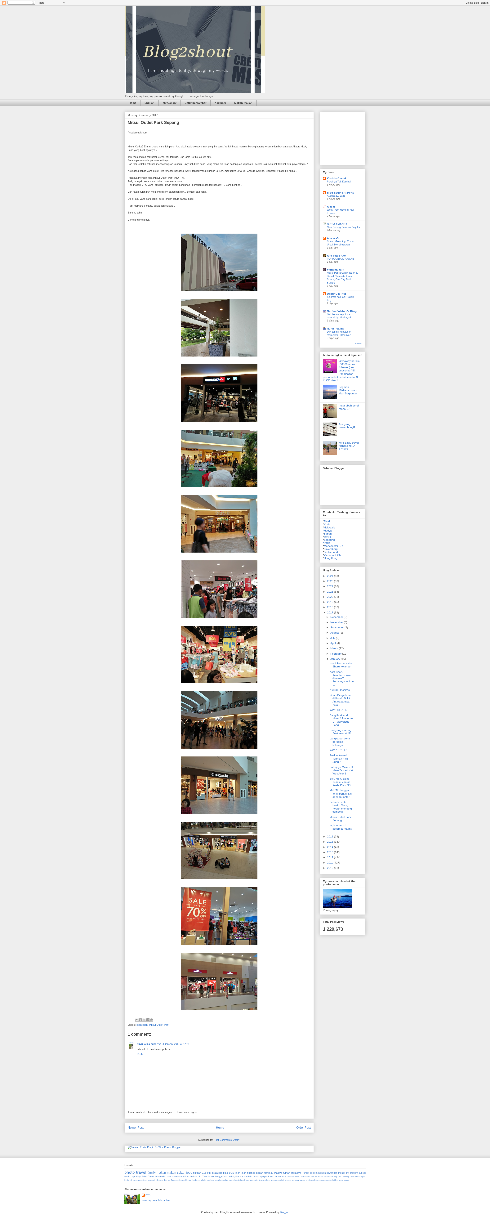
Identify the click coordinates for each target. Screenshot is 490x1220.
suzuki (302, 1180)
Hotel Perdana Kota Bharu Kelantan (341, 665)
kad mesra (197, 1180)
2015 (330, 841)
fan (169, 1180)
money (341, 1173)
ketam (222, 1180)
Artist (144, 1176)
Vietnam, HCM (332, 555)
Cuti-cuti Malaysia (212, 1172)
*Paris (326, 542)
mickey (261, 1180)
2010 (330, 867)
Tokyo (327, 536)
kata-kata (215, 1180)
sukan (181, 1172)
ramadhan (183, 1176)
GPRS (307, 1177)
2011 (330, 862)
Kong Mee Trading (340, 1177)
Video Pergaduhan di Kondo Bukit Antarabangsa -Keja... (341, 700)
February (336, 653)
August (335, 632)
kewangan (332, 1173)
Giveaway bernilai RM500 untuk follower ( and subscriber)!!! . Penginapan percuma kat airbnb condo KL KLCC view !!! (341, 370)
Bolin (297, 1177)
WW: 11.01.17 (338, 750)
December (337, 616)
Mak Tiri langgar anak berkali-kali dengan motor (341, 793)
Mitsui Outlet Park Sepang (340, 818)
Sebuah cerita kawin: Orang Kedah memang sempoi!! (341, 807)
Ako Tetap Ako (336, 255)
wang (341, 1180)
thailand (194, 1176)
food (189, 1172)
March (334, 648)
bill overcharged (137, 1180)
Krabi (327, 524)
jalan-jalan (142, 1024)
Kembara (220, 102)
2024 (330, 575)
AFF (279, 1177)
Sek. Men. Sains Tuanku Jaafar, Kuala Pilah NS (340, 782)
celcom (314, 1173)
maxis (254, 1180)
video (335, 1180)
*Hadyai (327, 530)
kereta (239, 1176)
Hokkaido (329, 527)
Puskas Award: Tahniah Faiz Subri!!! (339, 758)
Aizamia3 (333, 238)
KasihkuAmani (336, 178)
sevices (288, 1180)
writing (347, 1180)
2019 (330, 601)
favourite (175, 1180)
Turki (327, 521)
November (337, 622)
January (335, 658)
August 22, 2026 (336, 195)
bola (225, 1172)
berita (126, 1180)
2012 (330, 857)
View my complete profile (156, 1200)
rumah (286, 1172)
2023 (330, 581)
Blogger (284, 1212)
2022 (330, 586)
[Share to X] (144, 1020)
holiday (232, 1176)
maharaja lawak (238, 1180)
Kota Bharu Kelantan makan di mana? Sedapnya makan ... (342, 678)
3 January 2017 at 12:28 (176, 1044)
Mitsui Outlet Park (159, 1024)
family (152, 1172)
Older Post (303, 1127)
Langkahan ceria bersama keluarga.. (340, 742)
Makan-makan (243, 102)
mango (249, 1180)
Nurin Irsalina (335, 328)
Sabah (328, 533)
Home (132, 102)
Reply (140, 1054)
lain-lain (248, 1176)
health (189, 1180)
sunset (362, 1173)
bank (168, 1176)
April (333, 643)
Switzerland (331, 552)
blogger (219, 1176)
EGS (231, 1172)
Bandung (329, 539)
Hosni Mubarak (325, 1177)
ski (293, 1180)
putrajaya (296, 1172)
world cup (129, 1176)
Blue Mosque (288, 1177)
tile (314, 1180)
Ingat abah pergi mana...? (349, 407)
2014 (330, 847)
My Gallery (169, 102)
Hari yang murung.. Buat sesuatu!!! (341, 732)
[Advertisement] (351, 137)
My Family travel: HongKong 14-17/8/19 (349, 446)
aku (213, 1176)
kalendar (206, 1180)
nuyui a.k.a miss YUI (149, 1044)
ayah (363, 1177)
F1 (200, 1176)
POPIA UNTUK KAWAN (340, 258)
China (151, 1176)
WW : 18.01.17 (339, 709)
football (182, 1180)
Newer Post (136, 1127)
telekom (309, 1180)
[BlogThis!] (140, 1020)
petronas (274, 1180)
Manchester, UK (333, 545)
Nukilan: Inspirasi (340, 689)
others (267, 1180)
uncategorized (326, 1180)
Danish (322, 1173)
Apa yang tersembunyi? (347, 426)
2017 (330, 612)
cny (146, 1180)
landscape (258, 1176)
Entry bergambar (195, 102)
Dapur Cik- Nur (336, 293)
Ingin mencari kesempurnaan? (341, 827)
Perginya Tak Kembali (339, 181)
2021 (330, 591)
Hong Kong (330, 558)
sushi (297, 1180)
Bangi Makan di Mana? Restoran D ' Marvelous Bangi (341, 720)
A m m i (331, 206)
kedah (259, 1172)
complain (152, 1180)
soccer (273, 1176)
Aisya (138, 1176)
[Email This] (137, 1020)
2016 (330, 836)
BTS (147, 1195)
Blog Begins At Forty (340, 192)
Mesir (352, 1177)
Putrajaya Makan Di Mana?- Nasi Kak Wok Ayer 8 (341, 770)
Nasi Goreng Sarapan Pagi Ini (343, 227)
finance (251, 1172)
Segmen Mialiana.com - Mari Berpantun (348, 390)
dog (165, 1180)
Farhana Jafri (335, 269)
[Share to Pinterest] (151, 1020)
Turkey (305, 1173)
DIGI (302, 1177)
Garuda (314, 1177)
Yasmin (206, 1176)
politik (281, 1180)
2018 (330, 607)
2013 (330, 852)
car (225, 1176)
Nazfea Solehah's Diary (342, 311)
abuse (358, 1177)
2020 (330, 596)
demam (160, 1180)
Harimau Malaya (273, 1172)
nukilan (197, 1172)
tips (317, 1180)
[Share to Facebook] (148, 1020)
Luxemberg (331, 548)
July (333, 637)
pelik (266, 1176)
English (149, 102)
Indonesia (160, 1176)
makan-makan (166, 1172)
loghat (228, 1180)
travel (141, 1172)
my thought (352, 1173)
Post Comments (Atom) (227, 1139)
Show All (358, 343)
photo (129, 1172)
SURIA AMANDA (337, 224)
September (337, 627)
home (175, 1176)
